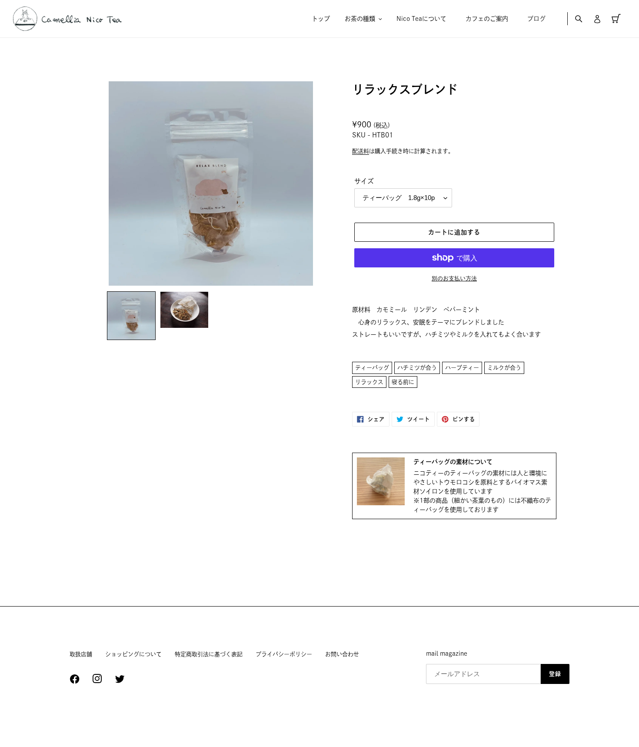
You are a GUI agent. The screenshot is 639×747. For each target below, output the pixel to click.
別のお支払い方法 (454, 278)
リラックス (369, 382)
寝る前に (403, 382)
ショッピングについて (133, 654)
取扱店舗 (81, 654)
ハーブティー (462, 367)
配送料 (360, 151)
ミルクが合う (504, 367)
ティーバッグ (372, 367)
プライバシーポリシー (284, 654)
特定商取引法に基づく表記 (209, 654)
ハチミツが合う (417, 367)
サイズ (364, 181)
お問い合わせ (342, 654)
